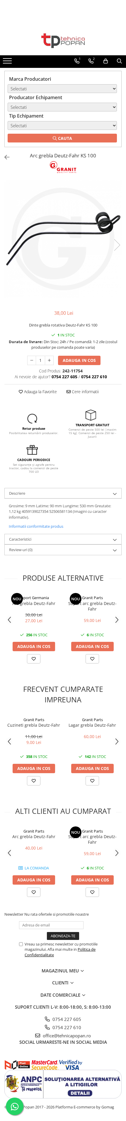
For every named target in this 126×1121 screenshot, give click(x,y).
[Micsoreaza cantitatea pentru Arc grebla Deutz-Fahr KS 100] (31, 360)
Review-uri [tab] (21, 549)
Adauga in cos (79, 360)
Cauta (64, 138)
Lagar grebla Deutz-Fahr (92, 725)
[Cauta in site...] (119, 61)
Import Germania (34, 597)
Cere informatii (85, 391)
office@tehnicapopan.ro (66, 1036)
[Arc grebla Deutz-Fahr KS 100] (63, 239)
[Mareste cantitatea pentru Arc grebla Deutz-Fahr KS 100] (49, 360)
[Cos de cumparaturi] (105, 61)
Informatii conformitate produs (36, 526)
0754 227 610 (66, 1027)
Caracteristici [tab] (20, 539)
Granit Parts (92, 597)
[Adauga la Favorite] (33, 658)
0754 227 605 (66, 1019)
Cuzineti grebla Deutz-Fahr (33, 725)
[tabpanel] (63, 239)
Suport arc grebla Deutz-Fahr (92, 606)
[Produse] (8, 62)
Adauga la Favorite (40, 391)
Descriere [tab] (17, 493)
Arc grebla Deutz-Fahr (33, 603)
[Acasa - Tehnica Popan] (63, 40)
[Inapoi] (4, 157)
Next (117, 245)
